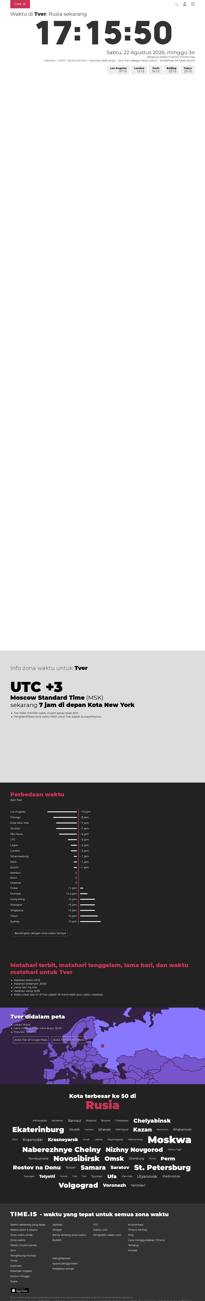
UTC (12, 839)
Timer (14, 1260)
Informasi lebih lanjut (102, 60)
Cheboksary (122, 1120)
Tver (84, 1176)
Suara (14, 1281)
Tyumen (96, 1176)
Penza (152, 1158)
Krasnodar (33, 1139)
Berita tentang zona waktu (69, 1235)
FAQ (130, 1235)
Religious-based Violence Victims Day (171, 56)
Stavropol (29, 1176)
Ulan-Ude (126, 1176)
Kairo (13, 877)
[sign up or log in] (184, 5)
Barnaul (74, 1121)
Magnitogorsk (115, 1139)
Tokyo (188, 70)
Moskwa (15, 882)
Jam (13, 1250)
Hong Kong (17, 899)
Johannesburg (19, 856)
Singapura (16, 910)
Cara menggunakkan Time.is (146, 1240)
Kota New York (19, 822)
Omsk (114, 1158)
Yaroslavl (138, 1185)
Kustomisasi (136, 1224)
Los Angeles (118, 70)
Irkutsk (74, 1129)
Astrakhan (57, 1120)
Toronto (15, 828)
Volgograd (78, 1185)
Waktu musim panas (23, 1245)
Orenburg (136, 1158)
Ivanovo (89, 1129)
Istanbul (15, 872)
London (139, 70)
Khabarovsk (182, 1129)
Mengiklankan (61, 1258)
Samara (93, 1167)
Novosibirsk (76, 1158)
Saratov (120, 1167)
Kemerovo (162, 1129)
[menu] (193, 4)
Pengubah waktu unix (107, 1235)
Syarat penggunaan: (65, 1263)
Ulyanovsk (147, 1176)
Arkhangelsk (40, 1120)
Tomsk (63, 1176)
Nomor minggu (20, 1276)
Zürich (14, 867)
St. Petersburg (162, 1167)
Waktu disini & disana (24, 1229)
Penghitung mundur (23, 1255)
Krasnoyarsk (63, 1139)
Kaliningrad (122, 1129)
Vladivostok (171, 1176)
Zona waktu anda (21, 1235)
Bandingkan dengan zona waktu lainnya (40, 933)
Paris (155, 70)
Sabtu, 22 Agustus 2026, (151, 52)
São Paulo (16, 834)
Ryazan (71, 1167)
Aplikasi (57, 1224)
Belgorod (91, 1120)
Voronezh (114, 1185)
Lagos (14, 845)
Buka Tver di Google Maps (31, 1039)
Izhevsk (104, 1129)
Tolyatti (47, 1176)
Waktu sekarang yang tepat (27, 1224)
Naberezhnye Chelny (61, 1149)
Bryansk (105, 1120)
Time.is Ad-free (137, 1229)
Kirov (15, 1139)
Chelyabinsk (152, 1120)
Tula (74, 1176)
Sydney (15, 921)
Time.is (20, 4)
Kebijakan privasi (63, 1268)
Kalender (16, 1265)
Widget (57, 1229)
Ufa (112, 1176)
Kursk (86, 1139)
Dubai (14, 888)
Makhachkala (135, 1139)
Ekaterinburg (38, 1129)
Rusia (103, 1105)
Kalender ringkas (21, 1271)
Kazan (142, 1129)
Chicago (15, 817)
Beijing (171, 70)
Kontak (132, 1250)
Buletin (57, 1240)
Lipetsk (98, 1139)
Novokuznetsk (38, 1158)
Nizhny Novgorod (134, 1149)
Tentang (133, 1245)
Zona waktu (17, 1240)
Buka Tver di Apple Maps (69, 1039)
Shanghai (16, 904)
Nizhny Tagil (174, 1149)
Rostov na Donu (37, 1167)
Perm (168, 1158)
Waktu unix (100, 1229)
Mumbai (15, 893)
